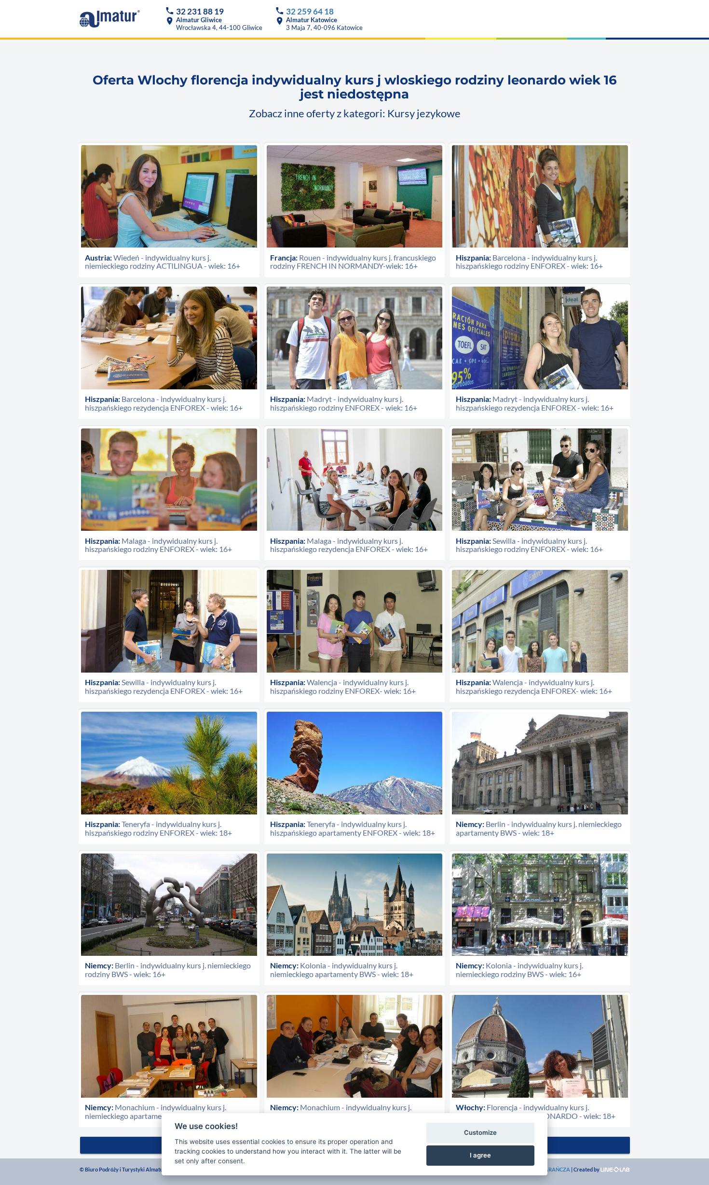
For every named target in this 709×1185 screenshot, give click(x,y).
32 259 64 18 (310, 11)
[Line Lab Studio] (614, 1169)
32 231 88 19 (200, 11)
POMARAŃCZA (551, 1169)
